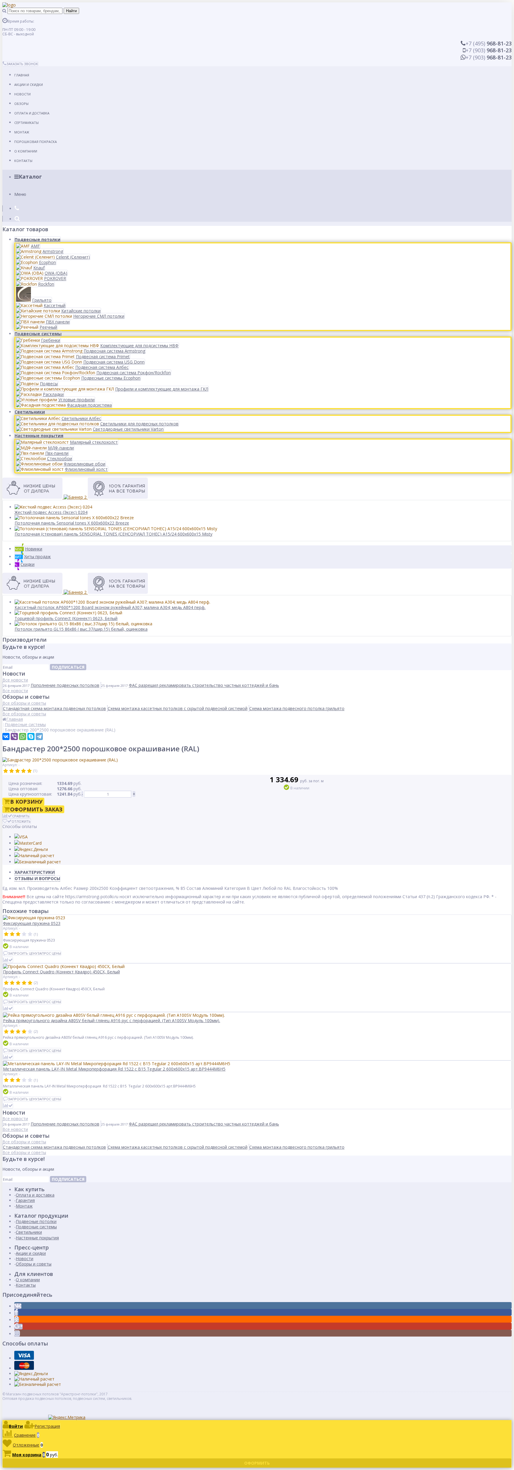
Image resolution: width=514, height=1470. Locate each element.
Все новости (15, 680)
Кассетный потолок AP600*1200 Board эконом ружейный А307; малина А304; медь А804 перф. (110, 607)
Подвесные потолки (37, 239)
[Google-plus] (18, 1326)
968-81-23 (489, 43)
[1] (5, 771)
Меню (20, 194)
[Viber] (14, 736)
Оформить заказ (36, 809)
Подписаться (68, 667)
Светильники (30, 412)
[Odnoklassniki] (16, 1320)
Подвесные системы (38, 333)
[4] (23, 771)
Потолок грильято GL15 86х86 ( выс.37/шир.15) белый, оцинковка (81, 629)
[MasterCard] (28, 843)
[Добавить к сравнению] (8, 960)
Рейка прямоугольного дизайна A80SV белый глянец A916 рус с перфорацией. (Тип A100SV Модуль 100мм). (111, 1020)
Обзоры (21, 103)
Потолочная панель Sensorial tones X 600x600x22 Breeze (72, 523)
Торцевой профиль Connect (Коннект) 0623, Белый (66, 618)
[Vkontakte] (17, 1306)
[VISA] (21, 837)
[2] (11, 771)
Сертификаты (26, 122)
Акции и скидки (28, 84)
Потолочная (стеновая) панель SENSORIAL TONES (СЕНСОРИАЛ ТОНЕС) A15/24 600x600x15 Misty (113, 534)
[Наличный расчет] (34, 855)
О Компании (25, 151)
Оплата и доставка (31, 113)
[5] (29, 771)
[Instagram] (17, 1334)
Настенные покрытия (39, 435)
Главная (21, 75)
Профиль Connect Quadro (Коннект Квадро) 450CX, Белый (61, 972)
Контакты (23, 160)
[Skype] (31, 736)
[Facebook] (16, 1313)
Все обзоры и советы (24, 703)
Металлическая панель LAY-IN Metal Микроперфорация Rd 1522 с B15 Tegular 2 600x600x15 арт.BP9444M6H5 (114, 1069)
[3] (17, 771)
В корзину (26, 801)
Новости (22, 94)
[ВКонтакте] (6, 736)
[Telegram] (39, 736)
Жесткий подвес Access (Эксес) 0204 (51, 512)
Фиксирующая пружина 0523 (31, 923)
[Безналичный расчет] (37, 862)
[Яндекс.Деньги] (31, 849)
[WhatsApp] (22, 736)
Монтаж (21, 132)
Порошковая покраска (35, 141)
